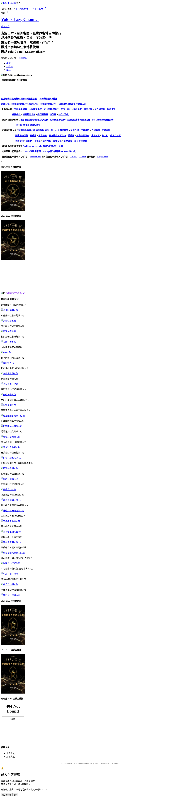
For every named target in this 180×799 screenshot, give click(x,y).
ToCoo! (73, 157)
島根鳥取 (77, 109)
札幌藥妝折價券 (57, 120)
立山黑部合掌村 (51, 109)
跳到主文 (5, 26)
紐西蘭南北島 (29, 114)
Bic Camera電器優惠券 (102, 120)
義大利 (105, 135)
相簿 (8, 63)
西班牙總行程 (21, 135)
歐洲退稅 (40, 130)
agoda (39, 146)
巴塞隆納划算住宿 (57, 135)
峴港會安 (111, 109)
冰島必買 (95, 135)
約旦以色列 (64, 114)
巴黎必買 (95, 130)
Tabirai (82, 157)
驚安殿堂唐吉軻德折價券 (78, 120)
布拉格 (37, 141)
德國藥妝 (19, 141)
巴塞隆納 (42, 135)
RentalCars (35, 157)
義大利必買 (115, 135)
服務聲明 (115, 763)
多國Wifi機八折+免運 (53, 146)
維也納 (29, 141)
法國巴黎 (74, 130)
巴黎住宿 (85, 130)
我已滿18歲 (6, 795)
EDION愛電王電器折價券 (28, 125)
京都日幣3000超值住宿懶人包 (14, 104)
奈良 (63, 109)
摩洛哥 (53, 114)
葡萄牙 (71, 135)
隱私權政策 (105, 763)
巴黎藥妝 (106, 130)
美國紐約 (16, 114)
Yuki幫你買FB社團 (48, 99)
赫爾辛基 (57, 141)
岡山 (69, 109)
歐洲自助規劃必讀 (26, 130)
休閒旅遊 (22, 58)
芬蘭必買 (68, 141)
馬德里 (33, 135)
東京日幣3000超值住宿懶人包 (42, 104)
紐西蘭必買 (42, 114)
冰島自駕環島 (82, 135)
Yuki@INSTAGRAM (15, 293)
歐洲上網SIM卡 (52, 130)
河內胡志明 (99, 109)
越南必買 (88, 109)
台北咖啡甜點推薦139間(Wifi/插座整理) (19, 99)
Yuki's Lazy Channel (20, 19)
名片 (8, 70)
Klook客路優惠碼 (33, 151)
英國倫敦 (64, 130)
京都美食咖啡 (20, 109)
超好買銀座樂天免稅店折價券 (34, 120)
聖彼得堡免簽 (80, 141)
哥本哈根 (47, 141)
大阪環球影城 (35, 109)
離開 (15, 795)
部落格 (9, 66)
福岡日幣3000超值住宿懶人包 (72, 104)
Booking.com (28, 146)
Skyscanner (102, 157)
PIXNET (70, 763)
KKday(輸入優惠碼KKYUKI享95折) (59, 151)
